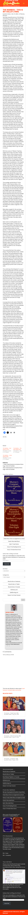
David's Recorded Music (14, 541)
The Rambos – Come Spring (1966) (7, 456)
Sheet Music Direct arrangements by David (14, 538)
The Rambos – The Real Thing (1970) (17, 449)
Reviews (5, 15)
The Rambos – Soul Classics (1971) (7, 449)
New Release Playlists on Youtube (11, 777)
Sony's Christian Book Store (14, 549)
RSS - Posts (5, 853)
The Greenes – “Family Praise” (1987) (11, 713)
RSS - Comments (7, 855)
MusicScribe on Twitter (14, 584)
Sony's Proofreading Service (14, 547)
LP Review (21, 14)
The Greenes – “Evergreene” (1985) (11, 758)
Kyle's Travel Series (14, 544)
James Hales (7, 14)
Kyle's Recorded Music (8, 803)
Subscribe (6, 564)
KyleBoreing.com (14, 592)
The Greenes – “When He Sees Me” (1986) (12, 735)
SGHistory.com (14, 589)
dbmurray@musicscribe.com (9, 887)
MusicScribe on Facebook (14, 581)
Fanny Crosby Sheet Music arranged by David (14, 797)
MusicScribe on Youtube (14, 587)
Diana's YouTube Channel (14, 595)
